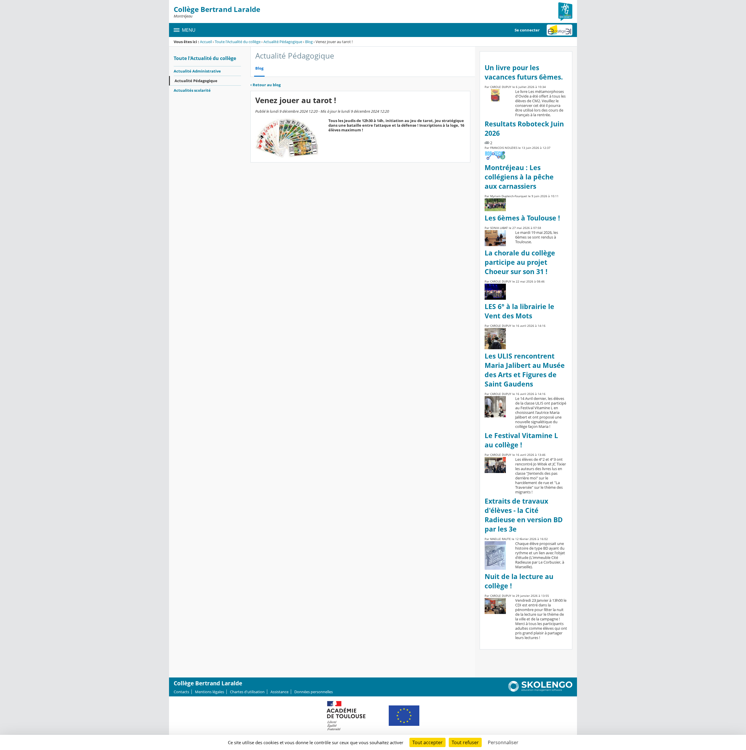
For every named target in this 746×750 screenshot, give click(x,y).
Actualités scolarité (192, 90)
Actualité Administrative (197, 71)
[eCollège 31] (559, 30)
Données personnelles (313, 691)
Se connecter (527, 30)
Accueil (206, 41)
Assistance (279, 691)
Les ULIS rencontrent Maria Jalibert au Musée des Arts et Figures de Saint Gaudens (525, 370)
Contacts (181, 691)
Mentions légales (209, 691)
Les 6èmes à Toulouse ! (522, 218)
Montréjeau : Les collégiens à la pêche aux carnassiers (519, 177)
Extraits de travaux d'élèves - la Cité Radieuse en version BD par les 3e (524, 515)
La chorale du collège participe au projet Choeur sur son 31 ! (520, 262)
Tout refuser (465, 742)
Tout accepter (427, 742)
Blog (309, 41)
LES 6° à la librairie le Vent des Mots (519, 311)
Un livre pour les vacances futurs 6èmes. (524, 72)
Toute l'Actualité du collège (238, 41)
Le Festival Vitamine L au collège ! (521, 440)
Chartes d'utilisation (247, 691)
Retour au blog (265, 84)
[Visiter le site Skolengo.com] (540, 690)
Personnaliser (503, 742)
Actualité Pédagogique (282, 41)
